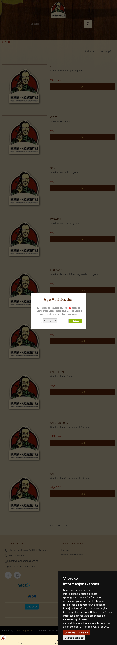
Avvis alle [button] (83, 632)
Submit (76, 321)
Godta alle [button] (70, 632)
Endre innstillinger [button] (74, 637)
